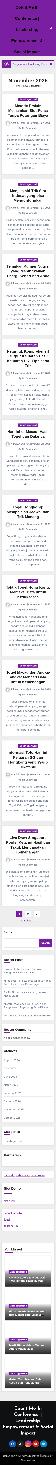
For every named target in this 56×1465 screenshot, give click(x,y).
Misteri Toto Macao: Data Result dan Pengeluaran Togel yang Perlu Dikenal (25, 1382)
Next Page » (28, 920)
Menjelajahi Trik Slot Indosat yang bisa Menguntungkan (28, 195)
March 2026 (11, 1084)
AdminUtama (18, 123)
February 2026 (13, 1093)
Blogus (45, 1455)
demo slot (9, 1175)
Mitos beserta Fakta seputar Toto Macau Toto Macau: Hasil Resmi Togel (27, 1315)
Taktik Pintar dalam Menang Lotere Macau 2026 (27, 1347)
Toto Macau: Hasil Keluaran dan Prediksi (27, 1015)
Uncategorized (28, 99)
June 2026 (10, 1076)
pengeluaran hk (13, 1213)
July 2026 (10, 1068)
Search (9, 932)
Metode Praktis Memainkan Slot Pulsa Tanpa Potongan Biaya (28, 110)
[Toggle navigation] (4, 28)
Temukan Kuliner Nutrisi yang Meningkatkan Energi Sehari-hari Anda (28, 271)
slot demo (9, 1201)
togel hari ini (11, 1225)
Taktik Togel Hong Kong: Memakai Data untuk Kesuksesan (28, 592)
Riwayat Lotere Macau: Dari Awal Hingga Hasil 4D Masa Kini (27, 1281)
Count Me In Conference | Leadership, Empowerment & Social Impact (27, 29)
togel (7, 1219)
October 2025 (12, 1117)
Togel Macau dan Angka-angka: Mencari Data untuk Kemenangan (28, 677)
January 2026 (12, 1101)
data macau (23, 1175)
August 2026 (12, 1060)
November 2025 (14, 1109)
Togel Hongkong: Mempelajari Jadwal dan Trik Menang (28, 512)
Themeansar (28, 1460)
